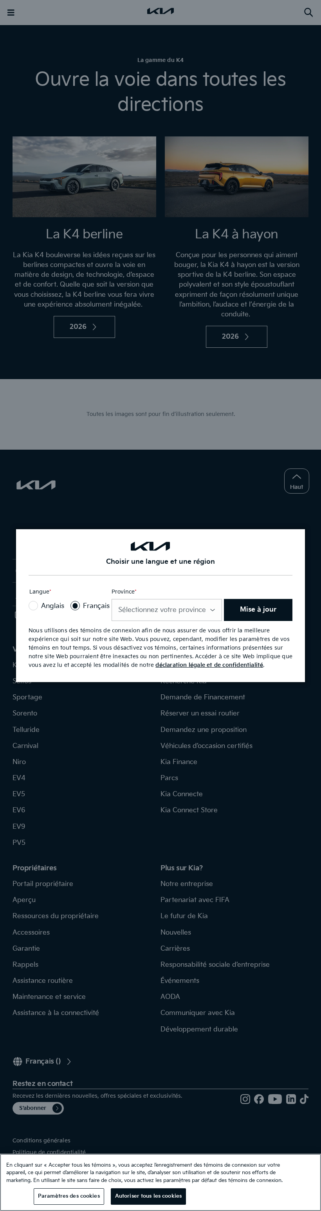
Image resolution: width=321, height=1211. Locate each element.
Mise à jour (258, 610)
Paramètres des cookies (69, 1196)
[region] (160, 1182)
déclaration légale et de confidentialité (209, 665)
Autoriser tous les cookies (148, 1196)
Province (124, 592)
